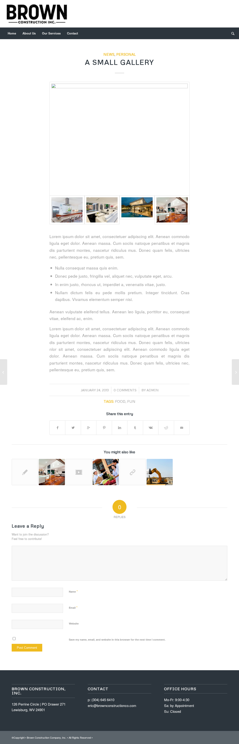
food (120, 401)
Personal (126, 54)
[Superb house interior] (102, 209)
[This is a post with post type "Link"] (133, 472)
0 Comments (125, 390)
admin (152, 390)
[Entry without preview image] (25, 472)
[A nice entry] (160, 472)
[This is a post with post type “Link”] (3, 372)
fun (131, 401)
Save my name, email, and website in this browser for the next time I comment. (117, 639)
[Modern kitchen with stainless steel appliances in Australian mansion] (119, 139)
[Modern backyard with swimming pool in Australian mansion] (137, 207)
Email (73, 607)
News (108, 54)
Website (74, 623)
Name (73, 591)
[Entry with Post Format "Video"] (79, 472)
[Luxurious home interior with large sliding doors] (172, 209)
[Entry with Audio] (106, 472)
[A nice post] (52, 472)
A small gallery (119, 62)
